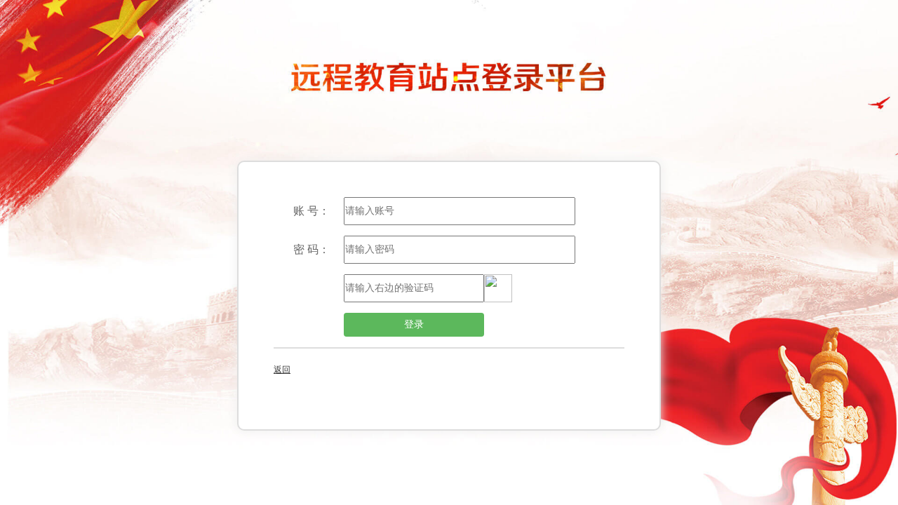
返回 (282, 370)
